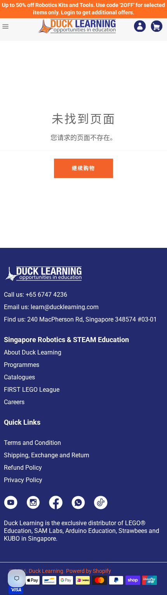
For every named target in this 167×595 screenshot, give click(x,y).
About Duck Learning (32, 352)
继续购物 (83, 168)
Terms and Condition (32, 442)
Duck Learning (46, 571)
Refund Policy (23, 467)
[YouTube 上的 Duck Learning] (10, 507)
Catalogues (19, 377)
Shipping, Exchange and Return (46, 455)
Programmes (21, 364)
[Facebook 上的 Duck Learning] (56, 507)
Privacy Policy (23, 480)
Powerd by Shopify (88, 571)
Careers (14, 402)
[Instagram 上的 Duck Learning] (33, 507)
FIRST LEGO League (31, 389)
